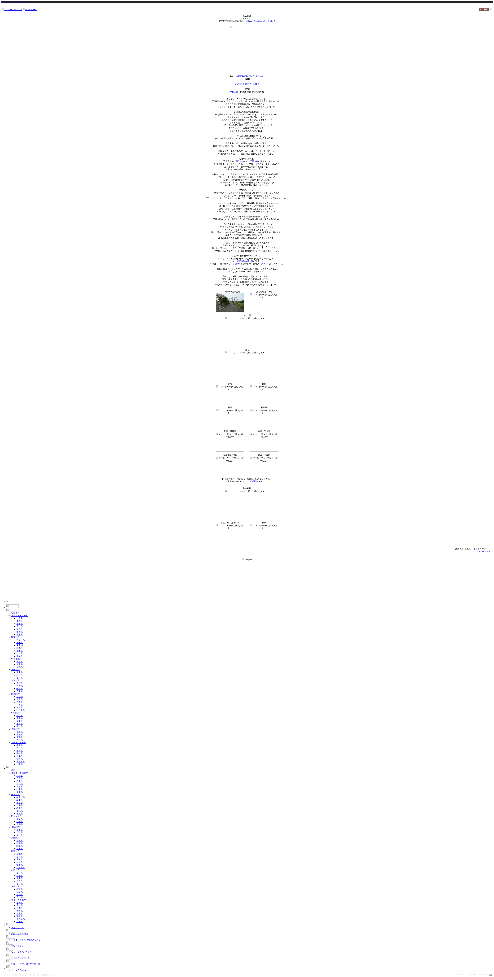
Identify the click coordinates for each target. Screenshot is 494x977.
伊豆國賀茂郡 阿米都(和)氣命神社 (251, 76)
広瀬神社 (237, 264)
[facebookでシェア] (481, 10)
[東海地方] (25, 2)
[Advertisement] (247, 5)
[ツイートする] (486, 10)
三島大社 (263, 264)
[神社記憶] (14, 2)
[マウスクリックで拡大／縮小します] (230, 302)
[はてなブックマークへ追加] (491, 9)
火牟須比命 (253, 481)
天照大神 (254, 161)
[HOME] (5, 2)
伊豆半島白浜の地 (245, 261)
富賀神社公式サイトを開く (247, 84)
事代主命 (234, 92)
